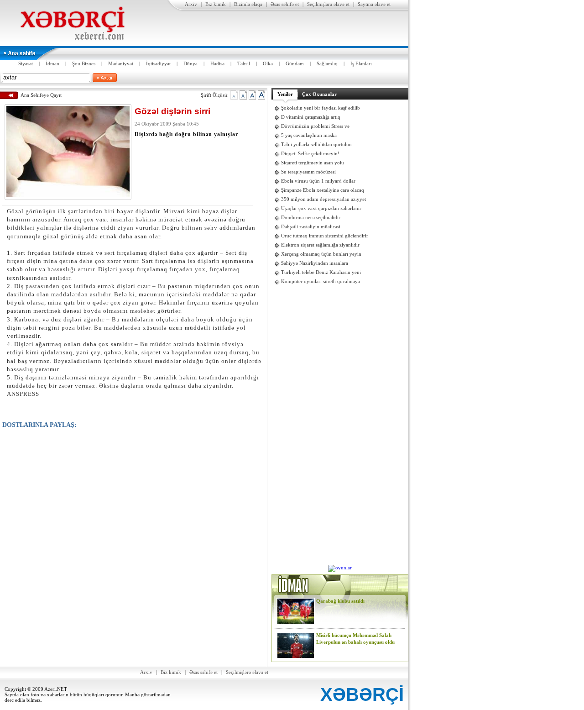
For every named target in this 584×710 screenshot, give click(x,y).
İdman (52, 63)
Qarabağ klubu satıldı (340, 601)
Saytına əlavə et (374, 4)
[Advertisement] (339, 426)
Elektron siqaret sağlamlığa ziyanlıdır (320, 244)
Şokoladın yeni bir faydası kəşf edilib (320, 107)
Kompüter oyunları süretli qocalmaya (320, 281)
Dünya (190, 63)
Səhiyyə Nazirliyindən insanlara (314, 263)
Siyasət (25, 63)
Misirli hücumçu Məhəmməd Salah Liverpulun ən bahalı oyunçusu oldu (355, 638)
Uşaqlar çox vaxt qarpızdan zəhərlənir (321, 208)
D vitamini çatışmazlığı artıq (310, 117)
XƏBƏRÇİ (362, 694)
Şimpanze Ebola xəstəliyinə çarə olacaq (322, 190)
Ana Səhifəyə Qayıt (41, 95)
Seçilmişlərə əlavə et (328, 4)
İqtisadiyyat (158, 63)
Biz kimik (215, 4)
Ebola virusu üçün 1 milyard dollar (318, 181)
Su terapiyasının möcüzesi (308, 171)
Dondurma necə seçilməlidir (310, 217)
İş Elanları (361, 63)
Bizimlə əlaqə (248, 4)
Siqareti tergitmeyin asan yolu (312, 162)
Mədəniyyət (120, 63)
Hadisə (217, 63)
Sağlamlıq (327, 63)
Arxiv (191, 4)
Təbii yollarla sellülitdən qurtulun (316, 144)
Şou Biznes (83, 63)
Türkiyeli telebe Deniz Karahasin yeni (321, 272)
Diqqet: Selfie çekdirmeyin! (310, 153)
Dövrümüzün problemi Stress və (315, 126)
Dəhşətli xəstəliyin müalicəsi (310, 226)
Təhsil (243, 63)
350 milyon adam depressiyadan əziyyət (323, 199)
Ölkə (268, 63)
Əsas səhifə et (285, 4)
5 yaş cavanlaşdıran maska (309, 135)
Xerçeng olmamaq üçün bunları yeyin (321, 254)
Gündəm (295, 63)
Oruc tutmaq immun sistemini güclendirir (324, 235)
